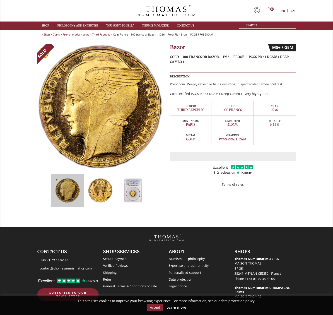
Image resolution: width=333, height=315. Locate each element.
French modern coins (76, 34)
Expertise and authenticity (189, 266)
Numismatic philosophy (187, 259)
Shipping (110, 272)
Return (108, 279)
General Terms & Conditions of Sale (130, 286)
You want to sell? (120, 25)
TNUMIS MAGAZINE (155, 25)
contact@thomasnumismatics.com (66, 268)
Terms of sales (233, 184)
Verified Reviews (115, 266)
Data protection (180, 279)
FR (283, 10)
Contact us (185, 25)
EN (292, 10)
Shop (45, 25)
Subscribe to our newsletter (68, 294)
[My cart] (269, 10)
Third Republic (101, 34)
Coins (56, 34)
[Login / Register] (257, 10)
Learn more (176, 307)
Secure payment (115, 259)
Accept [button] (155, 307)
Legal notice (178, 286)
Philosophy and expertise (77, 25)
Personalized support (185, 272)
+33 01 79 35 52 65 (54, 260)
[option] (100, 106)
